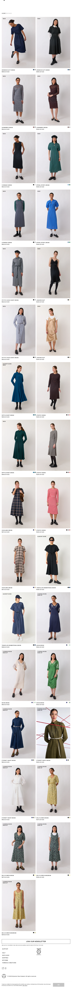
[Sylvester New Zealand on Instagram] (3, 968)
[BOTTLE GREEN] (35, 414)
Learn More (24, 985)
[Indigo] (68, 69)
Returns (5, 960)
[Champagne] (69, 299)
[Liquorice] (35, 69)
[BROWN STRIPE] (66, 472)
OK (59, 985)
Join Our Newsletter (36, 941)
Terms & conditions (9, 963)
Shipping (5, 958)
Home (4, 13)
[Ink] (33, 587)
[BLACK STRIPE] (68, 414)
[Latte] (35, 529)
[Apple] (69, 645)
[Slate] (35, 184)
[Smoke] (69, 127)
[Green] (69, 242)
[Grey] (35, 299)
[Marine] (33, 472)
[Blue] (68, 184)
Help (3, 953)
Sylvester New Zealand (18, 976)
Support (5, 949)
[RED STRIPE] (69, 414)
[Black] (33, 242)
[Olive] (33, 760)
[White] (35, 760)
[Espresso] (33, 127)
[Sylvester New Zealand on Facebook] (5, 968)
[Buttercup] (35, 875)
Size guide (5, 955)
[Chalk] (68, 645)
